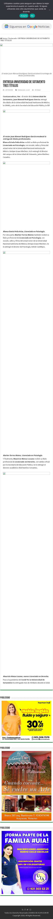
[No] (49, 10)
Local (28, 90)
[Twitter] (27, 909)
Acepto (24, 16)
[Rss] (23, 909)
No (32, 16)
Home (4, 38)
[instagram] (30, 909)
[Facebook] (25, 909)
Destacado (12, 38)
